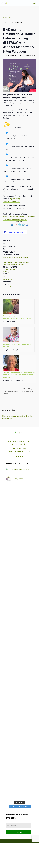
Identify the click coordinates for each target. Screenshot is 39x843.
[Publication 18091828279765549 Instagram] (19, 617)
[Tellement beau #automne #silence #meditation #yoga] (19, 665)
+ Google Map (7, 279)
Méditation (24, 257)
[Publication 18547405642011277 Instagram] (19, 586)
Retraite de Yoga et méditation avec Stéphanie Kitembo (10, 391)
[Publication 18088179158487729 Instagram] (19, 601)
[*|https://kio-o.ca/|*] (19, 538)
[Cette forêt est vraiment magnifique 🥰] (19, 554)
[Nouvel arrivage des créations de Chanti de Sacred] (19, 775)
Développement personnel (11, 257)
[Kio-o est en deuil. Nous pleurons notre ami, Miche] (19, 712)
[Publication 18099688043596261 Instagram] (19, 491)
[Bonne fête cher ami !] (19, 696)
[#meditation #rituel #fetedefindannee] (19, 633)
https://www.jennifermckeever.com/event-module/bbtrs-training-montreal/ (19, 217)
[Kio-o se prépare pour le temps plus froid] (19, 680)
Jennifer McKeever (9, 270)
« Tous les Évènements (12, 17)
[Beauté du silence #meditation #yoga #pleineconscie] (19, 570)
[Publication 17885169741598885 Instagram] (19, 507)
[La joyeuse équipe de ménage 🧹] (19, 759)
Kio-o (5, 277)
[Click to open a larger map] (18, 469)
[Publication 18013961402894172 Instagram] (19, 522)
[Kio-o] (4, 3)
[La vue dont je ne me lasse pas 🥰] (19, 728)
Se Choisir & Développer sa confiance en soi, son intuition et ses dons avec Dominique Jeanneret (19, 374)
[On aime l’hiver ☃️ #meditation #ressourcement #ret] (19, 649)
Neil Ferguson (7, 272)
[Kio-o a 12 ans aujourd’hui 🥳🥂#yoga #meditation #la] (19, 791)
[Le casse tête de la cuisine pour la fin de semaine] (19, 744)
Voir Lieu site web (9, 287)
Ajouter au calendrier (15, 232)
